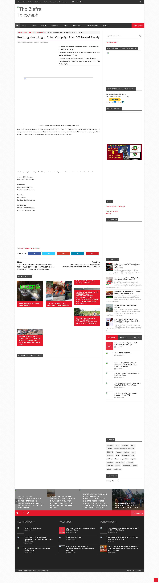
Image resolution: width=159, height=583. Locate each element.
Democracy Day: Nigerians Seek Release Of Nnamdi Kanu (79, 47)
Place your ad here (112, 211)
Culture (109, 448)
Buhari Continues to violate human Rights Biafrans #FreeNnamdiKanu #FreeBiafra (127, 266)
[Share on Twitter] (48, 253)
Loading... (109, 213)
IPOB (117, 455)
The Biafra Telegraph (23, 570)
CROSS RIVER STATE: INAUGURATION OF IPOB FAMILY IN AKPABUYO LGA (95, 505)
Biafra (25, 32)
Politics (43, 25)
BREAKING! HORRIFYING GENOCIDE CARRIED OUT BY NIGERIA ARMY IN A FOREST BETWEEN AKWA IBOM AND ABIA (29, 340)
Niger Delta (124, 459)
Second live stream (61, 2)
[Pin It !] (92, 253)
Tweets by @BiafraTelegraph (115, 206)
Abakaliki (110, 445)
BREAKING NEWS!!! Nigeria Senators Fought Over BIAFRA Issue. (127, 292)
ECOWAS (110, 452)
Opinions (54, 25)
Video (109, 469)
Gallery (65, 25)
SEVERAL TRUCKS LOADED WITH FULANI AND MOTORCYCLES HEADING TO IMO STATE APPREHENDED (86, 321)
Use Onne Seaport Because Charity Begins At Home (78, 58)
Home (20, 32)
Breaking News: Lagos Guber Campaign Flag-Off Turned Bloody (58, 37)
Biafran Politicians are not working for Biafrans (85, 282)
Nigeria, (45, 42)
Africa (117, 445)
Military (109, 459)
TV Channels (39, 2)
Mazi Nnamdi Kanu (128, 455)
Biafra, (30, 42)
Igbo (133, 452)
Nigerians (110, 462)
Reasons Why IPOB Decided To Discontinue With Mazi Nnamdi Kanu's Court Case (125, 364)
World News (77, 25)
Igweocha (110, 455)
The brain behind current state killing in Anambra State (58, 304)
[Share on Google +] (63, 253)
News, (41, 42)
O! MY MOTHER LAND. (67, 49)
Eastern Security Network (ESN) (124, 448)
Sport (135, 465)
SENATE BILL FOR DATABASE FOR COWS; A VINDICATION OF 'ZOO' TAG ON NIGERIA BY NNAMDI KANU (124, 548)
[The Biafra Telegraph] (37, 13)
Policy (24, 2)
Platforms (31, 2)
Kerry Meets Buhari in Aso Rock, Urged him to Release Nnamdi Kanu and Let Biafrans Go (127, 321)
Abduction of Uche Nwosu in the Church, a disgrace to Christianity (123, 538)
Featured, (36, 42)
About (20, 2)
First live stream (49, 2)
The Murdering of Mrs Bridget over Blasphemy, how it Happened (127, 279)
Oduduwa (130, 462)
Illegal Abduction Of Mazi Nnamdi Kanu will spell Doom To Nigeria (123, 529)
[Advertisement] (102, 11)
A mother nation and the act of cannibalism (30, 304)
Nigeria (42, 32)
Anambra (125, 445)
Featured (31, 32)
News (37, 32)
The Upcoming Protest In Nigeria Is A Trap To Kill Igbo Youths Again (127, 384)
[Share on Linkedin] (77, 253)
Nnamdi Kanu (120, 462)
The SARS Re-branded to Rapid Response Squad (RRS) (125, 394)
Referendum (127, 465)
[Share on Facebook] (34, 253)
